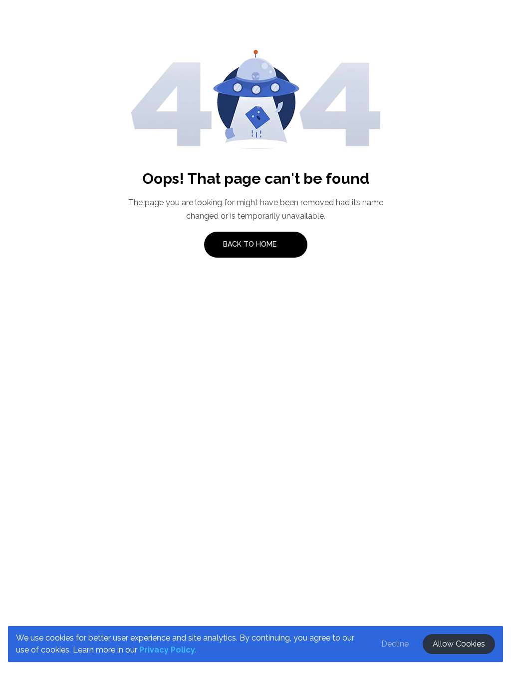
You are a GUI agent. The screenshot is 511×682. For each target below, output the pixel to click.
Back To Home (250, 244)
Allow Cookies (459, 644)
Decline (395, 644)
